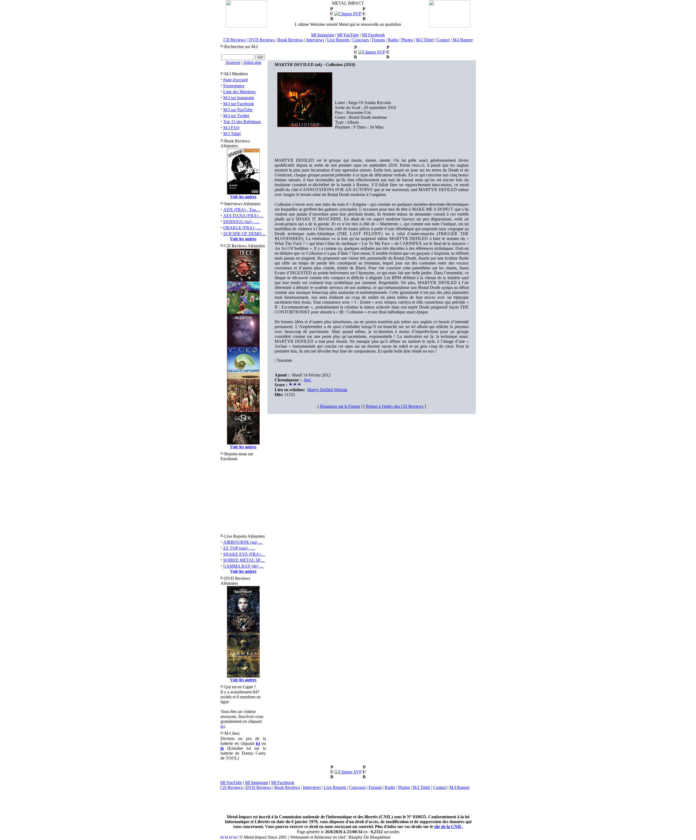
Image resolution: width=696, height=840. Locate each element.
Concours (360, 40)
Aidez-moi (252, 62)
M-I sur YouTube (238, 109)
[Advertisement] (348, 802)
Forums (378, 40)
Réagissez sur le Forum (340, 406)
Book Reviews (290, 40)
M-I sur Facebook (238, 103)
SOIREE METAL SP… (244, 560)
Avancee (232, 62)
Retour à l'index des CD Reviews (394, 406)
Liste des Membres (239, 91)
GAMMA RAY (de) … (243, 566)
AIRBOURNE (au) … (243, 542)
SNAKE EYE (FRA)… (244, 554)
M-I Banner (463, 40)
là (222, 748)
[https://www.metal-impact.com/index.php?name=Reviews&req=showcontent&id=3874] (347, 13)
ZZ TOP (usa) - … (239, 548)
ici (222, 726)
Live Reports (338, 40)
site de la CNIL (448, 826)
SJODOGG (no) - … (241, 221)
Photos (407, 40)
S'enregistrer (233, 85)
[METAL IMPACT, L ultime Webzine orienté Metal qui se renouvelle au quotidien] (246, 26)
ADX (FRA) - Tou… (241, 209)
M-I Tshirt (424, 40)
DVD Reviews (262, 40)
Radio (393, 40)
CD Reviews (234, 40)
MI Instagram (322, 35)
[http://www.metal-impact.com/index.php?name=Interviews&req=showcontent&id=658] (348, 772)
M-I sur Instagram (238, 97)
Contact (443, 40)
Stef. (308, 380)
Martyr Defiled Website (327, 389)
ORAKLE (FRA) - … (242, 227)
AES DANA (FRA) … (243, 215)
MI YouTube (348, 35)
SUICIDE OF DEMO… (244, 233)
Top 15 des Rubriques (242, 121)
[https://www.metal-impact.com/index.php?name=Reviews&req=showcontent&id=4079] (371, 52)
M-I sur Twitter (236, 115)
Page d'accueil (235, 79)
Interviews (315, 40)
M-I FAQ (231, 127)
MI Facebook (373, 35)
